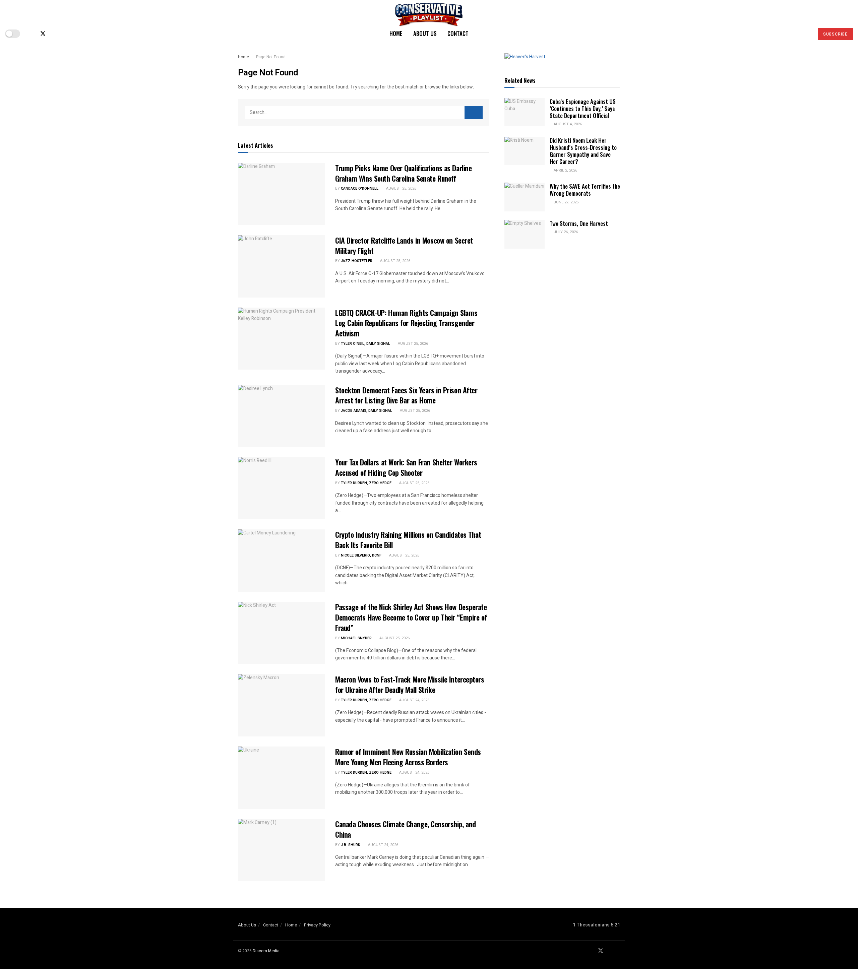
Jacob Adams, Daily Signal (366, 410)
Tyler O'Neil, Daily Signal (365, 343)
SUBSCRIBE (835, 34)
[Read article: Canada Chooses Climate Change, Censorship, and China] (281, 850)
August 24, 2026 (413, 700)
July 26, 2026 (565, 232)
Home (396, 33)
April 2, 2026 (565, 170)
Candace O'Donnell (359, 188)
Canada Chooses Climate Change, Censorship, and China (405, 829)
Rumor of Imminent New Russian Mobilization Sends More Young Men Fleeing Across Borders (408, 756)
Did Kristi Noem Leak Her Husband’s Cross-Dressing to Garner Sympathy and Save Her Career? (583, 151)
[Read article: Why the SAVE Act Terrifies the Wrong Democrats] (524, 197)
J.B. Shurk (350, 845)
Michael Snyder (356, 638)
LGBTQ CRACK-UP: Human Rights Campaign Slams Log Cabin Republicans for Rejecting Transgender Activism (406, 323)
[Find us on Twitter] (43, 33)
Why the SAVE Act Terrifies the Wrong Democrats (585, 189)
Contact (458, 33)
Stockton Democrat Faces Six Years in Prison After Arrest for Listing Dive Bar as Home (406, 395)
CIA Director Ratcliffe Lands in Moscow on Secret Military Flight (404, 245)
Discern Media (266, 951)
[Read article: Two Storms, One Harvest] (524, 234)
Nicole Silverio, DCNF (361, 555)
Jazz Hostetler (356, 261)
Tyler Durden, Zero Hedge (366, 483)
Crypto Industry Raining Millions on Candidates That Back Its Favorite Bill (408, 539)
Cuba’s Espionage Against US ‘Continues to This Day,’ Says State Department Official (583, 108)
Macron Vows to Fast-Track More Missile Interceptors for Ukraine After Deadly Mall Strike (409, 684)
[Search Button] (805, 33)
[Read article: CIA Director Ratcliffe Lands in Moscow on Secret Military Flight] (281, 266)
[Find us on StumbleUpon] (65, 33)
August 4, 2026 (567, 124)
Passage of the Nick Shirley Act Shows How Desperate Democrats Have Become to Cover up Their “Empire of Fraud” (411, 617)
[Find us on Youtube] (54, 33)
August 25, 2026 (400, 188)
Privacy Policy (317, 925)
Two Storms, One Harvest (579, 223)
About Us (425, 33)
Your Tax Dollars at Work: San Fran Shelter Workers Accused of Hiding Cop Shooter (406, 467)
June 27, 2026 (565, 202)
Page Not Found (271, 57)
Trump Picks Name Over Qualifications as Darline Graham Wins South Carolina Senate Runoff (403, 173)
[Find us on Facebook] (31, 33)
